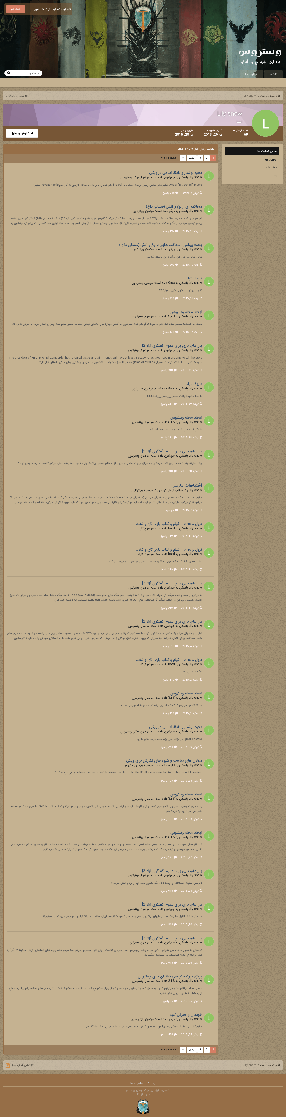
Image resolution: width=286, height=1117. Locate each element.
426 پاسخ (167, 1034)
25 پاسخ (168, 1001)
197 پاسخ (168, 231)
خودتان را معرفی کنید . (185, 1015)
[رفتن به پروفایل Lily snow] (209, 176)
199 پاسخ (167, 780)
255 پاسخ (169, 193)
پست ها (272, 175)
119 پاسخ (167, 536)
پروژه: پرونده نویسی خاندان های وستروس (170, 976)
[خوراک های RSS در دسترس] (8, 1065)
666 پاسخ (168, 264)
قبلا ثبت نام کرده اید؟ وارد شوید (51, 9)
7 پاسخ (170, 510)
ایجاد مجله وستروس (186, 312)
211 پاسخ (168, 298)
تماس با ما (136, 1082)
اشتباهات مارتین (186, 485)
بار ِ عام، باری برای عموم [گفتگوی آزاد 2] (172, 346)
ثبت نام (15, 9)
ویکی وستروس (129, 177)
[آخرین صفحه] (183, 158)
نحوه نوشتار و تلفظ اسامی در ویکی (175, 173)
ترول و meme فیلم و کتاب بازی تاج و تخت (168, 524)
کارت (140, 528)
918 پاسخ (167, 370)
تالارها (273, 74)
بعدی (191, 158)
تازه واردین (137, 1019)
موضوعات (271, 167)
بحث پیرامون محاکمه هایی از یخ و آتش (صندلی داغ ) (160, 245)
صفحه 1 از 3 (169, 158)
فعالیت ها (251, 74)
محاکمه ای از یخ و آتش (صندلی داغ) (174, 207)
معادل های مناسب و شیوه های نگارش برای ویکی (164, 761)
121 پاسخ (168, 332)
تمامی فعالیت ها (267, 151)
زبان (152, 1082)
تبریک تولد (194, 278)
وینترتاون (138, 210)
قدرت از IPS (143, 1094)
